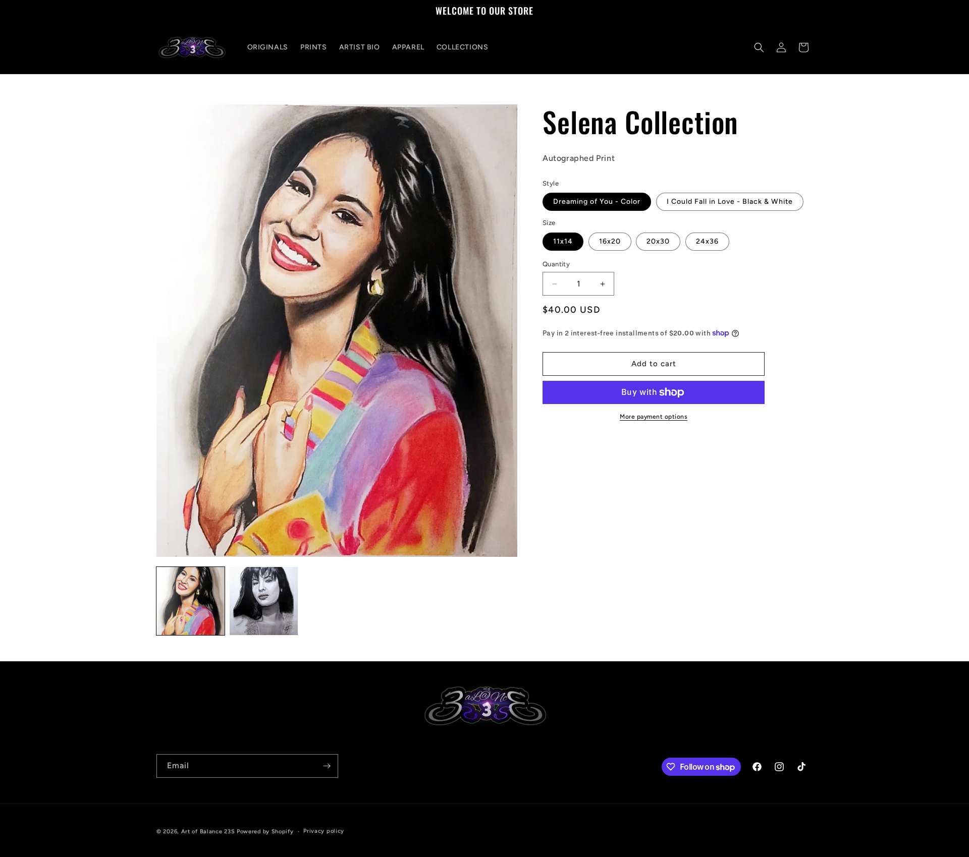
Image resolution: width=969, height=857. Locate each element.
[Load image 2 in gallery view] (264, 601)
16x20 (610, 241)
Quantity (556, 264)
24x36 (707, 241)
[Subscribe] (326, 766)
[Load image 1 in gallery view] (190, 601)
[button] (759, 47)
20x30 (658, 241)
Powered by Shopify (265, 831)
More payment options (653, 416)
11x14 (563, 241)
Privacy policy (323, 831)
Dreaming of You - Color (596, 201)
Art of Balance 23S (208, 831)
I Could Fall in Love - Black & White (730, 201)
